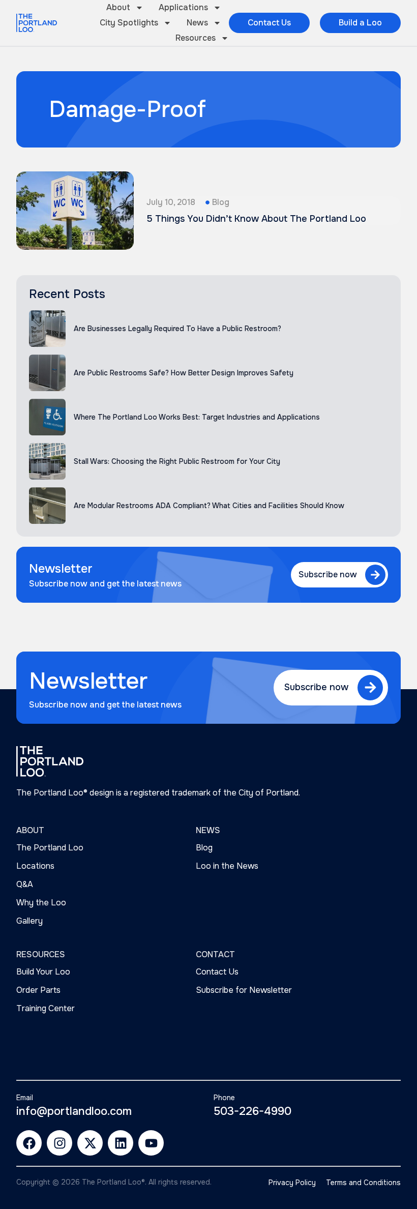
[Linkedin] (120, 1143)
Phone (224, 1097)
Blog (220, 202)
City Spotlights (129, 22)
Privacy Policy (292, 1182)
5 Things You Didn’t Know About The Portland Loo (256, 218)
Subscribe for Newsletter (244, 990)
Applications (183, 7)
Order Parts (38, 990)
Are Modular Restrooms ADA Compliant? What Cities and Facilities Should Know (209, 505)
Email (24, 1097)
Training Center (45, 1008)
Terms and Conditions (363, 1182)
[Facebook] (29, 1143)
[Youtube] (151, 1143)
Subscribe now (328, 574)
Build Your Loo (43, 971)
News (197, 22)
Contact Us (217, 971)
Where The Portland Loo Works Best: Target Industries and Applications (197, 417)
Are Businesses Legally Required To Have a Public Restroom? (177, 328)
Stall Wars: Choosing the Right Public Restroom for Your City (177, 461)
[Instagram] (59, 1143)
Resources (195, 38)
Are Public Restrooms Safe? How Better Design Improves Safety (183, 372)
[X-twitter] (90, 1143)
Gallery (29, 921)
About (118, 7)
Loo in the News (227, 866)
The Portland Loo (49, 847)
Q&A (24, 884)
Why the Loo (41, 902)
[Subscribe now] (375, 575)
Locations (35, 866)
